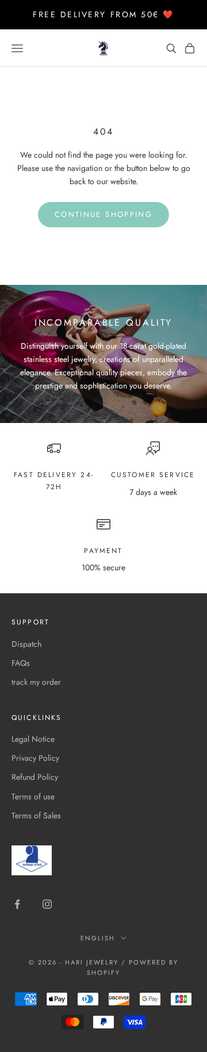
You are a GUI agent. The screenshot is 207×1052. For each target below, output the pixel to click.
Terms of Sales (36, 815)
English (97, 938)
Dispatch (26, 644)
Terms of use (33, 796)
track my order (36, 682)
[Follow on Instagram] (47, 904)
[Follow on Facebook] (17, 904)
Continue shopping (103, 214)
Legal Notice (33, 739)
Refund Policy (35, 777)
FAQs (21, 663)
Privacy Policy (35, 758)
